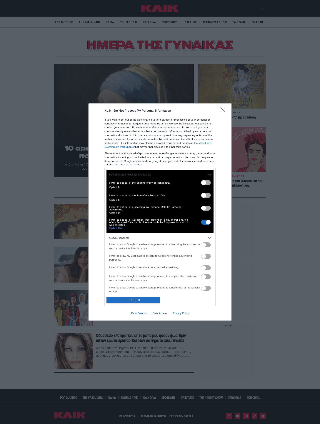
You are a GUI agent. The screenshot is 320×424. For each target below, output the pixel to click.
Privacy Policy (181, 313)
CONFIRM (133, 300)
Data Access (160, 313)
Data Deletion (139, 313)
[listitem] (160, 174)
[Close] (224, 110)
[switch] (206, 182)
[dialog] (160, 212)
